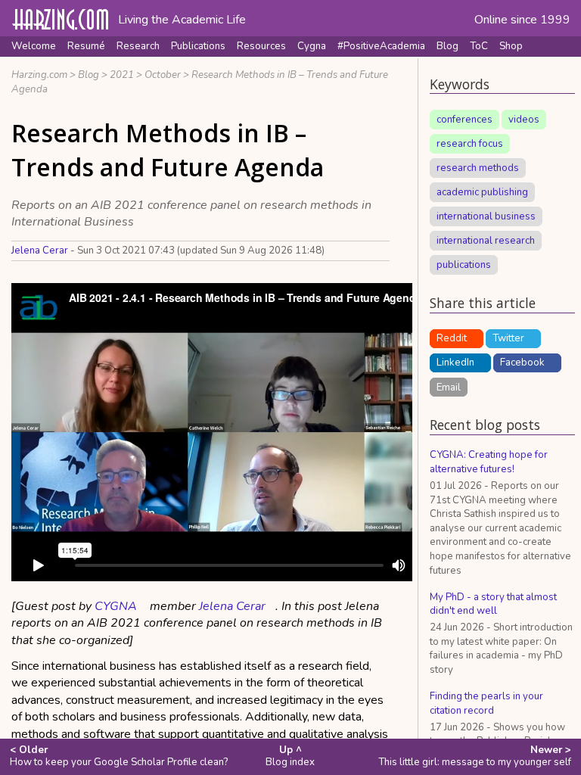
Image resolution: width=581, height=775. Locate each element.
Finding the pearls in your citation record (486, 703)
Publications (198, 46)
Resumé (86, 46)
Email (449, 387)
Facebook (522, 362)
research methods (478, 168)
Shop (511, 46)
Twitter (508, 338)
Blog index (290, 756)
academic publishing (482, 192)
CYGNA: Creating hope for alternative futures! (489, 462)
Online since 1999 (522, 19)
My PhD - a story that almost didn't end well (493, 604)
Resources (261, 46)
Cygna (311, 46)
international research (486, 240)
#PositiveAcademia (381, 46)
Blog (447, 46)
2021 (122, 75)
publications (464, 265)
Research (138, 46)
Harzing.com (39, 75)
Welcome (33, 46)
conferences (464, 119)
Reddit (452, 338)
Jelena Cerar (39, 250)
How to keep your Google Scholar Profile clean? (119, 756)
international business (486, 216)
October (162, 75)
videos (523, 119)
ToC (479, 46)
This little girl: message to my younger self (474, 756)
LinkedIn (455, 362)
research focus (470, 144)
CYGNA (116, 606)
